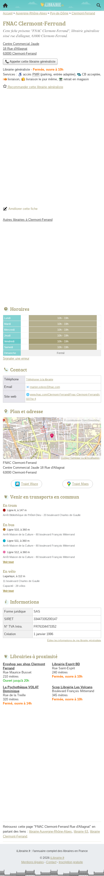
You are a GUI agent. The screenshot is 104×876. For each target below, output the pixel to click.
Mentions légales (32, 862)
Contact (51, 862)
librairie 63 (81, 831)
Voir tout (8, 561)
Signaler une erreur (16, 358)
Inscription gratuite (71, 862)
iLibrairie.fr (57, 858)
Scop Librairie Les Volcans (72, 687)
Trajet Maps (80, 484)
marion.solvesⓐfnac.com (45, 386)
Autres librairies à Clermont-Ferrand (27, 219)
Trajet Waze (29, 484)
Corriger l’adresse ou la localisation (80, 458)
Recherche (98, 5)
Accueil (5, 5)
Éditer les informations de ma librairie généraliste (74, 640)
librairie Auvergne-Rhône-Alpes (50, 831)
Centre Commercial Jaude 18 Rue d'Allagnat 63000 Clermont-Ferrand (21, 48)
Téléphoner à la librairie (39, 379)
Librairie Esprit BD (66, 664)
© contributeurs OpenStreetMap (82, 420)
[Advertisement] (52, 149)
